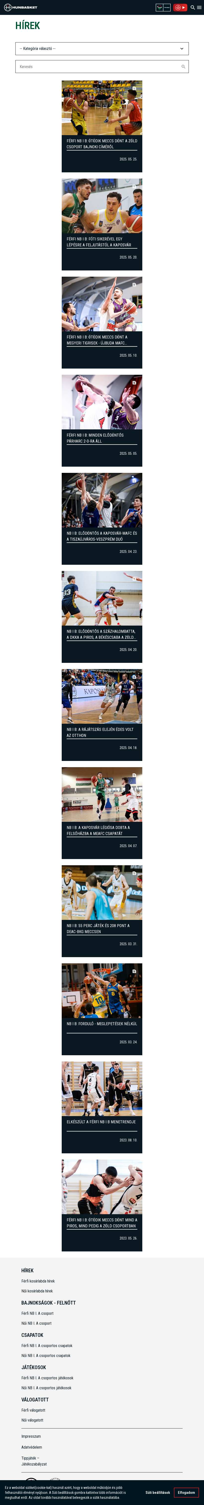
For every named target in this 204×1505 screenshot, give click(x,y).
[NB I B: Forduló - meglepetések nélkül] (102, 990)
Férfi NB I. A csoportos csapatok (47, 1345)
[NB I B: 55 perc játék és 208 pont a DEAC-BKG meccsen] (102, 892)
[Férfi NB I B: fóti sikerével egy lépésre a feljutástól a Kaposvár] (102, 206)
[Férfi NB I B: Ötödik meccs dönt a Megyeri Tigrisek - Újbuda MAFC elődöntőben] (102, 304)
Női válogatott (32, 1420)
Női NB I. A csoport (36, 1323)
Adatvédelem (31, 1447)
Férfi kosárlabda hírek (38, 1281)
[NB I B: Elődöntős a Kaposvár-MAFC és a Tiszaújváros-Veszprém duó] (102, 500)
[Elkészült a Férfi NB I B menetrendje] (102, 1088)
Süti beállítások (158, 1492)
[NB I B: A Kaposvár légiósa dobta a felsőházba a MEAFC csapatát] (102, 794)
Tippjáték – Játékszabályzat (34, 1461)
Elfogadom (186, 1492)
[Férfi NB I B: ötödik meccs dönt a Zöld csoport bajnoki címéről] (102, 107)
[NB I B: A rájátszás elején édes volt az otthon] (102, 696)
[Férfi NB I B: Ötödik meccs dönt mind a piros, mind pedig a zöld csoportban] (102, 1187)
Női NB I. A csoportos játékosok (46, 1388)
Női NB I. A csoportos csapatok (46, 1355)
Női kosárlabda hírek (37, 1291)
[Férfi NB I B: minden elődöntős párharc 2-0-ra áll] (102, 402)
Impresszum (31, 1436)
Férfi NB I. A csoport (37, 1313)
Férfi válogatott (33, 1410)
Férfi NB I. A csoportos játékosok (47, 1378)
